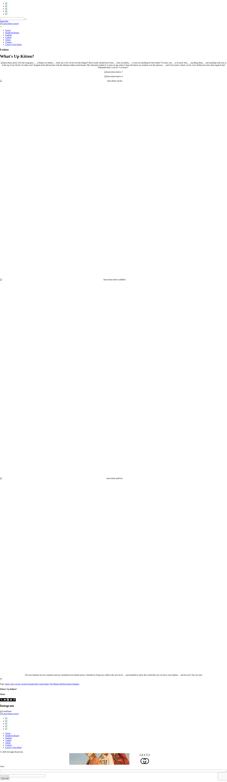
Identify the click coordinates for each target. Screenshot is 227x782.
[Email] (4, 699)
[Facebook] (7, 699)
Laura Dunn (44, 684)
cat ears (18, 684)
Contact (8, 42)
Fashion (8, 35)
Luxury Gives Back (13, 44)
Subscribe (4, 21)
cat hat (24, 684)
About (8, 40)
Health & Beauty (12, 33)
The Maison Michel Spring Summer (64, 684)
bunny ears (9, 684)
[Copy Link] (1, 699)
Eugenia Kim (32, 684)
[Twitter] (11, 699)
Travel (8, 30)
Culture (8, 37)
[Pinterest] (14, 699)
